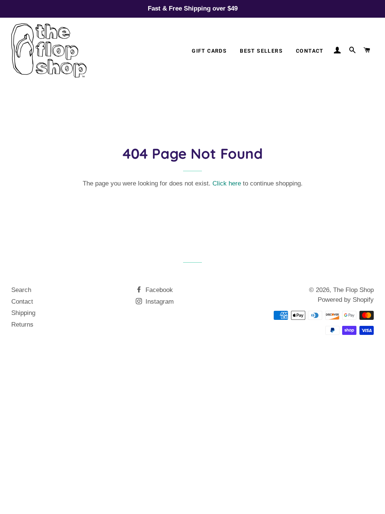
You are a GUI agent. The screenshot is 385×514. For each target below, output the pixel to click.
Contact (310, 51)
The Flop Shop (353, 289)
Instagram (159, 301)
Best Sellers (261, 51)
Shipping (23, 312)
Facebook (158, 289)
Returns (22, 324)
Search (21, 289)
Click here (226, 183)
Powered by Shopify (346, 299)
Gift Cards (209, 51)
